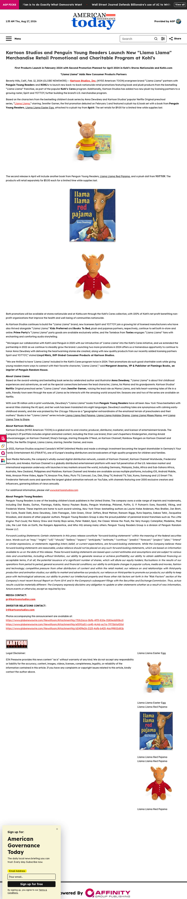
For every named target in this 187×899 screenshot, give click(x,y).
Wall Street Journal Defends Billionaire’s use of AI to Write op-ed (136, 4)
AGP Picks (9, 4)
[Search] (155, 38)
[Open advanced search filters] (162, 38)
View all (180, 4)
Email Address (17, 871)
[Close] (57, 829)
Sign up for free (31, 884)
